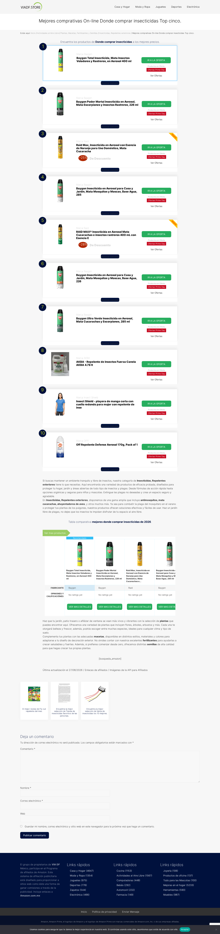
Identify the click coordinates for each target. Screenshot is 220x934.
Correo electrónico (31, 800)
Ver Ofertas (156, 75)
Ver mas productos (55, 532)
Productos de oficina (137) (178, 875)
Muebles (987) (171, 894)
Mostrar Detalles (110, 83)
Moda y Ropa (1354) (81, 875)
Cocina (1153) (124, 870)
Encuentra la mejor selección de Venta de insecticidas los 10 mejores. (94, 711)
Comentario (27, 748)
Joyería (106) (170, 870)
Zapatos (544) (78, 889)
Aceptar (185, 929)
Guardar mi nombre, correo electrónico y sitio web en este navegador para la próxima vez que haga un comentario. (89, 826)
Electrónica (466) (79, 894)
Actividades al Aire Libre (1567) (134, 875)
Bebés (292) (124, 885)
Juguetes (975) (78, 880)
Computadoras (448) (128, 880)
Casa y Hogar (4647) (82, 870)
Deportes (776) (78, 885)
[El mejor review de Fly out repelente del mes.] (34, 694)
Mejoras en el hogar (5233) (178, 885)
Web (22, 813)
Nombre (25, 787)
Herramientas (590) (174, 889)
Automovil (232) (126, 889)
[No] (216, 929)
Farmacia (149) (125, 894)
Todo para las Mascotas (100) (180, 880)
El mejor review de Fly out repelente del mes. (34, 710)
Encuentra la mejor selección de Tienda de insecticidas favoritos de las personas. (64, 712)
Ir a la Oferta (156, 60)
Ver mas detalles (80, 606)
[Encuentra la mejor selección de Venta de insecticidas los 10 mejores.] (95, 694)
